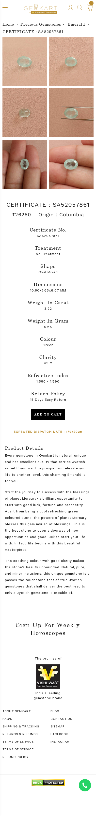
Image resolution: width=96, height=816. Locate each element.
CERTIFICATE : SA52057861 (33, 31)
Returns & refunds (20, 734)
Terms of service (18, 750)
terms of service (18, 742)
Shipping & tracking (20, 727)
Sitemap (57, 727)
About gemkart (16, 711)
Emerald (76, 24)
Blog (54, 711)
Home (8, 24)
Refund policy (15, 757)
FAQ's (7, 719)
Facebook (59, 734)
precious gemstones (40, 24)
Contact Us (61, 719)
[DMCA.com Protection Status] (48, 783)
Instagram (60, 742)
